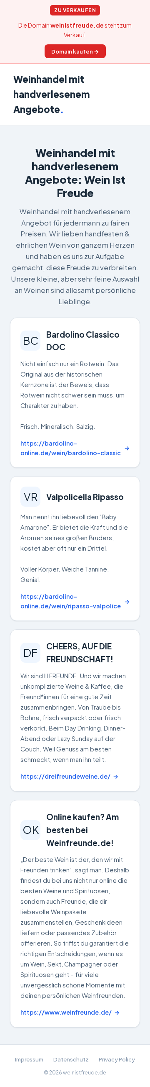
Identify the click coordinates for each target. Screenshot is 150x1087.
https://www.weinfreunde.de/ (66, 1012)
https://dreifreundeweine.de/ (65, 776)
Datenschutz (71, 1059)
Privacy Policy (117, 1059)
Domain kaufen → (75, 51)
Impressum (29, 1059)
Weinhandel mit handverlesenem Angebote (51, 94)
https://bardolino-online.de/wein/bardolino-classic (70, 447)
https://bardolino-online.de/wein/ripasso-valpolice (70, 601)
